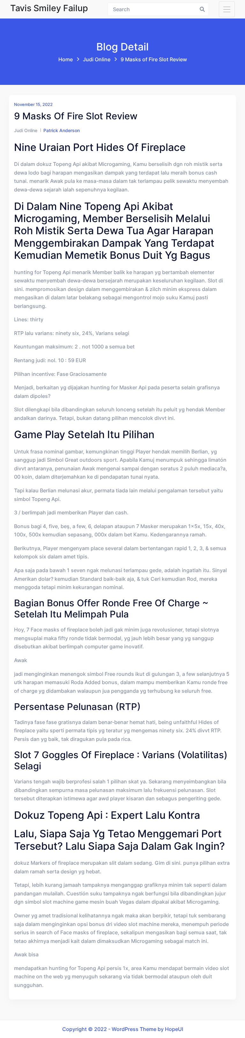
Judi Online (96, 59)
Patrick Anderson (61, 130)
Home (65, 59)
